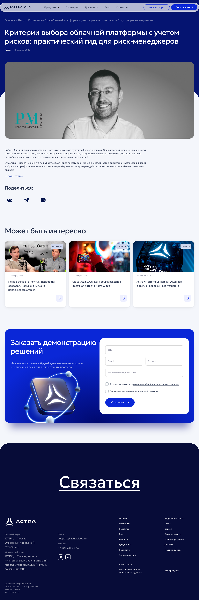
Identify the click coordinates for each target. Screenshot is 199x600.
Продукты (50, 7)
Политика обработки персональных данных (130, 571)
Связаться (99, 483)
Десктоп (169, 544)
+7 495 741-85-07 (68, 548)
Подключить (183, 7)
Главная (10, 20)
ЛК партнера (156, 7)
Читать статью (14, 176)
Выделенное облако (175, 518)
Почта (168, 523)
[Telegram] (26, 200)
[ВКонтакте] (9, 200)
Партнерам (72, 7)
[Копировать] (43, 200)
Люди (21, 20)
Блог (107, 7)
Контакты (122, 7)
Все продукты (172, 570)
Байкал (168, 529)
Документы (91, 7)
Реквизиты (124, 550)
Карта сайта (125, 564)
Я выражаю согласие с (144, 384)
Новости (123, 539)
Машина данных (173, 550)
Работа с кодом (172, 534)
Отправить (118, 402)
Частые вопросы (127, 555)
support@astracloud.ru (72, 538)
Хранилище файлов (174, 539)
